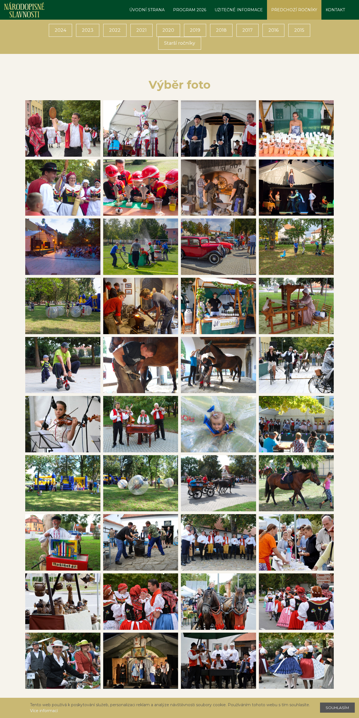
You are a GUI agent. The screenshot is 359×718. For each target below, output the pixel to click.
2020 (168, 30)
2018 (221, 30)
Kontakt (335, 9)
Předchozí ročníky (294, 9)
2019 (195, 30)
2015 (299, 30)
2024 (60, 30)
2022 (115, 30)
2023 (87, 30)
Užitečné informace (239, 9)
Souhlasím (337, 707)
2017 (247, 30)
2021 (141, 30)
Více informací (44, 710)
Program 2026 (189, 9)
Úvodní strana (147, 9)
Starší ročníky (179, 43)
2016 (273, 30)
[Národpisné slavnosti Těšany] (24, 10)
